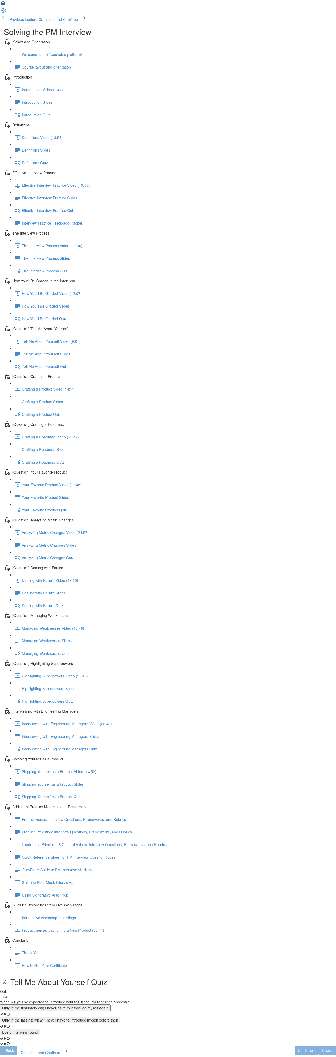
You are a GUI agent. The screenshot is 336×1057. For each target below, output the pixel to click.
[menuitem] (3, 12)
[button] (3, 4)
